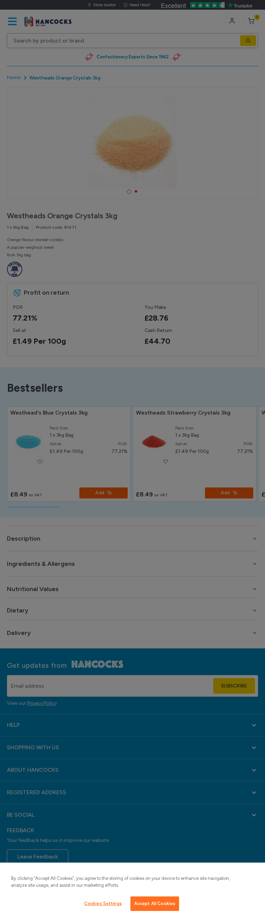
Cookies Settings (103, 903)
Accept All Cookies (154, 903)
